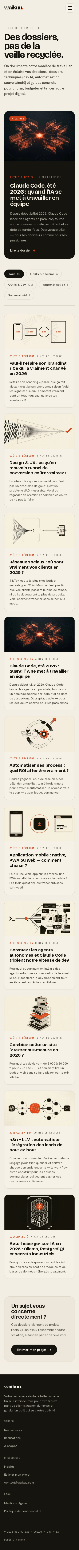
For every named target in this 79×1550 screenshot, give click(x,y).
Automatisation (55, 285)
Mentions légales (16, 1503)
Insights (9, 1466)
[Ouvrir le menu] (70, 8)
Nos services (13, 1430)
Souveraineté (19, 295)
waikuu (13, 8)
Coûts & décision (44, 274)
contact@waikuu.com (19, 1482)
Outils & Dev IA (20, 285)
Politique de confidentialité (22, 1511)
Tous (14, 274)
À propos (10, 1446)
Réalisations (12, 1438)
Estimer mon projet (34, 1350)
